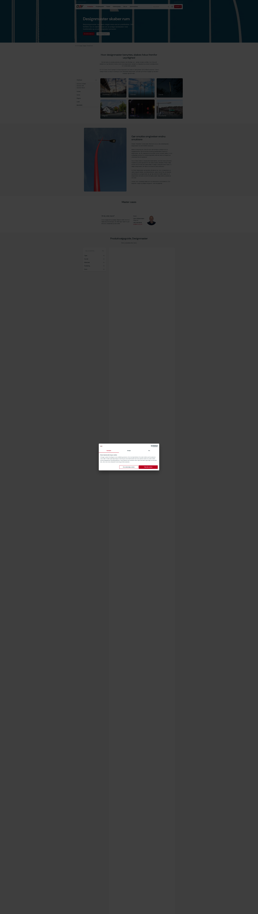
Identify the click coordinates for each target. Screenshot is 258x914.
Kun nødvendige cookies (129, 467)
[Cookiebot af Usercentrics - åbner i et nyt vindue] (152, 446)
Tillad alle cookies (148, 467)
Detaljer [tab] (129, 450)
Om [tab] (149, 450)
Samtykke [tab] (109, 450)
